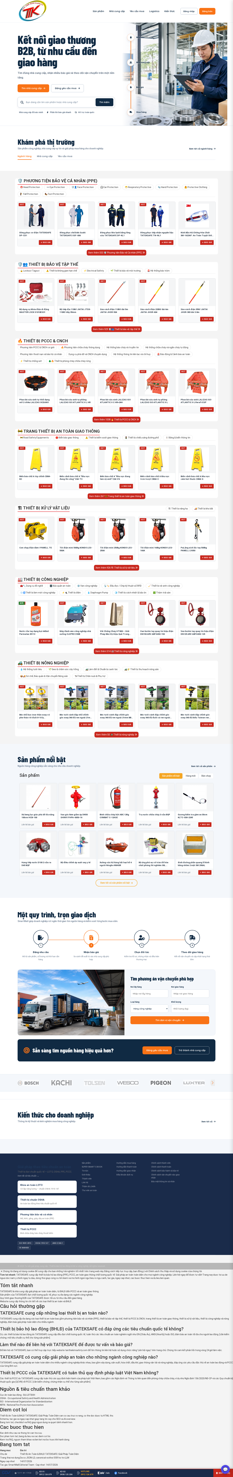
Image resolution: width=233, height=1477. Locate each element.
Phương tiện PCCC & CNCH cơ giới (37, 347)
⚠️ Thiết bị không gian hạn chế (61, 270)
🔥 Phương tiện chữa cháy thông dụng (80, 347)
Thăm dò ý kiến (88, 1186)
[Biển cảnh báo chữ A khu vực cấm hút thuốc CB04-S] (197, 459)
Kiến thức (169, 11)
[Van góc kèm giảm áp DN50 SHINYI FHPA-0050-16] (77, 797)
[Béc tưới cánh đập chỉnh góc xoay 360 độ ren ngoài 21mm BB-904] (116, 697)
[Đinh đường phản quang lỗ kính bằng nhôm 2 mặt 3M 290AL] (194, 845)
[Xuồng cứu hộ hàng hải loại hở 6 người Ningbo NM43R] (116, 845)
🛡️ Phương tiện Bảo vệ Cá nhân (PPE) (57, 180)
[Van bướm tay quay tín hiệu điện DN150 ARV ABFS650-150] (156, 614)
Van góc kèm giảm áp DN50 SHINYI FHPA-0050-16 (74, 816)
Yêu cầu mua (137, 11)
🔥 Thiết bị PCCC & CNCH (43, 341)
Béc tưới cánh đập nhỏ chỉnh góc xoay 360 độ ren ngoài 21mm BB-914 (76, 717)
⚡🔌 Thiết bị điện (71, 592)
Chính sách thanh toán (161, 1167)
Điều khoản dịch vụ (124, 1174)
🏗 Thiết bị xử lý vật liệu (44, 508)
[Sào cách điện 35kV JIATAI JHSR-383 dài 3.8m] (197, 292)
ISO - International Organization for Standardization (26, 1401)
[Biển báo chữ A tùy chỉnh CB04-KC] (35, 459)
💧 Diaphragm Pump (97, 592)
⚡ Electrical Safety (94, 270)
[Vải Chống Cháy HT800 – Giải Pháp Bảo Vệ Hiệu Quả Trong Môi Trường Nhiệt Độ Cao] (116, 614)
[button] (212, 1083)
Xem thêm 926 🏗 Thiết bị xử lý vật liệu (115, 567)
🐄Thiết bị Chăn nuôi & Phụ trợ (89, 676)
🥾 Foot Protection (54, 194)
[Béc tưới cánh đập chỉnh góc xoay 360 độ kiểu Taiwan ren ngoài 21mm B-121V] (197, 697)
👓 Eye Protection (56, 187)
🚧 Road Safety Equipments (34, 437)
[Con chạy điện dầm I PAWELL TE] (35, 530)
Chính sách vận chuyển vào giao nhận (165, 1176)
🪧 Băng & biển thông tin (177, 437)
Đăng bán (207, 11)
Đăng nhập (189, 11)
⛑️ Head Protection (30, 187)
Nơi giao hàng (177, 987)
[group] (33, 1083)
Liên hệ (85, 1182)
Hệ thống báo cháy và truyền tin (123, 347)
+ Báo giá (49, 824)
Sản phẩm (98, 11)
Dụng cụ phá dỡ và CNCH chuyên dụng (88, 354)
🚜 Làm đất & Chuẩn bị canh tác (101, 669)
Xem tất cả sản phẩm (201, 766)
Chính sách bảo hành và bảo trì (165, 1171)
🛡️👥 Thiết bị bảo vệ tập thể (48, 264)
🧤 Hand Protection (168, 187)
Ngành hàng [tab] (25, 156)
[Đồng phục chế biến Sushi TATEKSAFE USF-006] (76, 215)
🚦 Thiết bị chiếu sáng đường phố (142, 437)
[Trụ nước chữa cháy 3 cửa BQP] (155, 797)
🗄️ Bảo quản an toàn (60, 586)
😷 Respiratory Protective (138, 187)
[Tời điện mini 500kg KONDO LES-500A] (76, 530)
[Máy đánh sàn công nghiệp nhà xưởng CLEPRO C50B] (76, 614)
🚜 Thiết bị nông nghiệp (43, 663)
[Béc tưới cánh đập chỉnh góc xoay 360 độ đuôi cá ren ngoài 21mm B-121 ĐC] (156, 697)
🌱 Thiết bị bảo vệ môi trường (125, 270)
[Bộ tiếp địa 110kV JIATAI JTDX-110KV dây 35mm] (76, 292)
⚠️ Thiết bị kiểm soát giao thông (101, 437)
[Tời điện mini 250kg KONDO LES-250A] (116, 530)
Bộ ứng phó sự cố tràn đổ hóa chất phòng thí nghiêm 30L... (153, 863)
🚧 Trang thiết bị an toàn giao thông (59, 431)
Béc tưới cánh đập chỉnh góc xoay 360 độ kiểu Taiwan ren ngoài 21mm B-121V (195, 717)
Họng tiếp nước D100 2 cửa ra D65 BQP (36, 863)
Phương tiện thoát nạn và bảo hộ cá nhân (41, 354)
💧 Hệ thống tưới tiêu (31, 669)
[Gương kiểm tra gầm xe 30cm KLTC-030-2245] (194, 797)
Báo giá (47, 242)
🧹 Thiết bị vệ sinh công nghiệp (164, 586)
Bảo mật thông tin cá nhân (163, 1181)
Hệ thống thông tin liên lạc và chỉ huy (131, 354)
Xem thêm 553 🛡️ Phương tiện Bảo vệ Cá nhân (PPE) (115, 252)
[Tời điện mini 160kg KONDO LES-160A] (156, 530)
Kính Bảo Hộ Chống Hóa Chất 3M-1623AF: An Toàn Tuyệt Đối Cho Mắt (196, 235)
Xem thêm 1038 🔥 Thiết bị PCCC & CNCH (115, 419)
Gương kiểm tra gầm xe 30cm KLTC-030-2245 (192, 816)
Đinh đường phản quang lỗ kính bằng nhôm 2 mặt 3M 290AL (193, 863)
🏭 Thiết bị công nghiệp (43, 579)
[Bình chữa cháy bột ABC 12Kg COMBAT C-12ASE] (116, 797)
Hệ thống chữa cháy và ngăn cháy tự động (167, 347)
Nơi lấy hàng (136, 987)
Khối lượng (176, 1002)
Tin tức (85, 1171)
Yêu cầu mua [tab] (65, 156)
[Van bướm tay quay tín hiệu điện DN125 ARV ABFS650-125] (197, 614)
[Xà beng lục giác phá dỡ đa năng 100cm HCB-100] (38, 797)
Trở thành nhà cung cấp (192, 1050)
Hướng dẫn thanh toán (126, 1167)
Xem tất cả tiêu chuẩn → (28, 1176)
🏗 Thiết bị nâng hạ (178, 508)
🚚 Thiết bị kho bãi (203, 508)
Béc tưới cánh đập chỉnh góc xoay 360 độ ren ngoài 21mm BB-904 (116, 717)
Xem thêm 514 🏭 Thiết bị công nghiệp (115, 651)
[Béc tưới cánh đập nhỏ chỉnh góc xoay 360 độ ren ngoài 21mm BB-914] (76, 697)
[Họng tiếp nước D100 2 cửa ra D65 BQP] (38, 845)
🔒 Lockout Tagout (29, 270)
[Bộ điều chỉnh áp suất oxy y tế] (77, 845)
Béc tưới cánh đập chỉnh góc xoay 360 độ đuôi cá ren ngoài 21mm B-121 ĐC (155, 717)
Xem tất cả (206, 1121)
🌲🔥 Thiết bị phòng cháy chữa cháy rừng (70, 361)
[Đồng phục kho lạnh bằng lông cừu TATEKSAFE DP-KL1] (116, 215)
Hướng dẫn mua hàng (126, 1163)
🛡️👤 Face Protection (82, 187)
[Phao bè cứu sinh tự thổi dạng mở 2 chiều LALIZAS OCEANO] (35, 382)
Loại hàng (134, 1002)
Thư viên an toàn (89, 1190)
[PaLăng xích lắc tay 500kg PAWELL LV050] (197, 530)
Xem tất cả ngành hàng (200, 149)
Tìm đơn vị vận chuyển (168, 1020)
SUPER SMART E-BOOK (92, 1167)
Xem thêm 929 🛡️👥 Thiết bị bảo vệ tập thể (115, 329)
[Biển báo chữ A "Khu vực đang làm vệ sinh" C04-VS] (116, 459)
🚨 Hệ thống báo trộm (158, 270)
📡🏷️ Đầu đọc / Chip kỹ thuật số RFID (123, 586)
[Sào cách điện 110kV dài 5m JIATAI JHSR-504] (116, 292)
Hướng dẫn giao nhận (126, 1171)
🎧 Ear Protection (109, 187)
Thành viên (87, 1178)
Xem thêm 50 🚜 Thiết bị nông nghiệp (115, 734)
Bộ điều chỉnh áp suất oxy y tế (75, 862)
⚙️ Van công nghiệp (87, 586)
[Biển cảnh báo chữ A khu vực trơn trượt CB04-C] (156, 459)
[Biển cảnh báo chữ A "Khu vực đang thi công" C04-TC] (76, 459)
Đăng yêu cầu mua (65, 88)
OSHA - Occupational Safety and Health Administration (28, 1398)
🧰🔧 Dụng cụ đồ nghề (31, 586)
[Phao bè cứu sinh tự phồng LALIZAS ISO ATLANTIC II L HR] (76, 382)
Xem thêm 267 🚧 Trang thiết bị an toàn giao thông (115, 496)
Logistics (154, 11)
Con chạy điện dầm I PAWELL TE (35, 547)
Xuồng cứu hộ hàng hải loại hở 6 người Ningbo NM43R (116, 863)
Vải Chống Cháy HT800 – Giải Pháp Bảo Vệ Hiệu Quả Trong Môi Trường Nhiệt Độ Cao (114, 634)
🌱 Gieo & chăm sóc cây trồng (64, 669)
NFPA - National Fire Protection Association (22, 1405)
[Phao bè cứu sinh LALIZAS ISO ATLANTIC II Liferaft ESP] (197, 382)
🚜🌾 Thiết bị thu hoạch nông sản (141, 669)
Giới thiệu (86, 1174)
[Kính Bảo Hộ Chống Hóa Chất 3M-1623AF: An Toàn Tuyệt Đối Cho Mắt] (197, 215)
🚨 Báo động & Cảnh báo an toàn (173, 354)
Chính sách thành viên (161, 1163)
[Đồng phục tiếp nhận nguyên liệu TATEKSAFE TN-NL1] (156, 215)
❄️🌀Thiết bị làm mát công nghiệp (37, 592)
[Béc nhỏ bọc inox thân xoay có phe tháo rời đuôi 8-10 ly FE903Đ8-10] (35, 697)
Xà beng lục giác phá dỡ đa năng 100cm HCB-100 (38, 816)
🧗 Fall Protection (29, 194)
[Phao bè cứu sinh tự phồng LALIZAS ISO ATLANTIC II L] (156, 382)
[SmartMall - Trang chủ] (33, 11)
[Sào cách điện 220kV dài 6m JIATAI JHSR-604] (156, 292)
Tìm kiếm (104, 102)
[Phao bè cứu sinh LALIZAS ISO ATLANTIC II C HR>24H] (116, 382)
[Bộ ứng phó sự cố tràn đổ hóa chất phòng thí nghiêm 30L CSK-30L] (155, 845)
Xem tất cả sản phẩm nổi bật (115, 883)
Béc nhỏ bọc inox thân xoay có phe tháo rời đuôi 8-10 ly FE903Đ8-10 (34, 717)
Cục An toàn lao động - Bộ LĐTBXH (17, 1395)
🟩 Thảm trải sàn (162, 592)
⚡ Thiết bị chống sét (31, 361)
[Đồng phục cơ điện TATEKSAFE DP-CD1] (35, 215)
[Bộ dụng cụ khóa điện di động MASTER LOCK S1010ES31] (35, 292)
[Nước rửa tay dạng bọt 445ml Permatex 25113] (35, 614)
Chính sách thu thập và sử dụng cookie (168, 1271)
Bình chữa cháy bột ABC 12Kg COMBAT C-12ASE (114, 816)
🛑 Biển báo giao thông (67, 437)
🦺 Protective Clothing (195, 187)
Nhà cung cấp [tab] (44, 156)
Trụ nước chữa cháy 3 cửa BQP (154, 814)
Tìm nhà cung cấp (32, 88)
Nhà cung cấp (117, 11)
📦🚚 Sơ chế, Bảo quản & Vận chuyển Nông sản (44, 676)
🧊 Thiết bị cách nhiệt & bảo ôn (130, 592)
